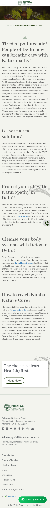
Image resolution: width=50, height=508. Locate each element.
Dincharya (7, 474)
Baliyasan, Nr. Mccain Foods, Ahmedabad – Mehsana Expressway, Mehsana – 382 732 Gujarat (18, 421)
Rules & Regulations (13, 489)
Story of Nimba (10, 460)
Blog (4, 470)
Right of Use (8, 479)
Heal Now (14, 381)
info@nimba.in (26, 441)
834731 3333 (32, 437)
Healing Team (9, 465)
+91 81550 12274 (11, 444)
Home (9, 25)
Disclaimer (7, 484)
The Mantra (8, 455)
